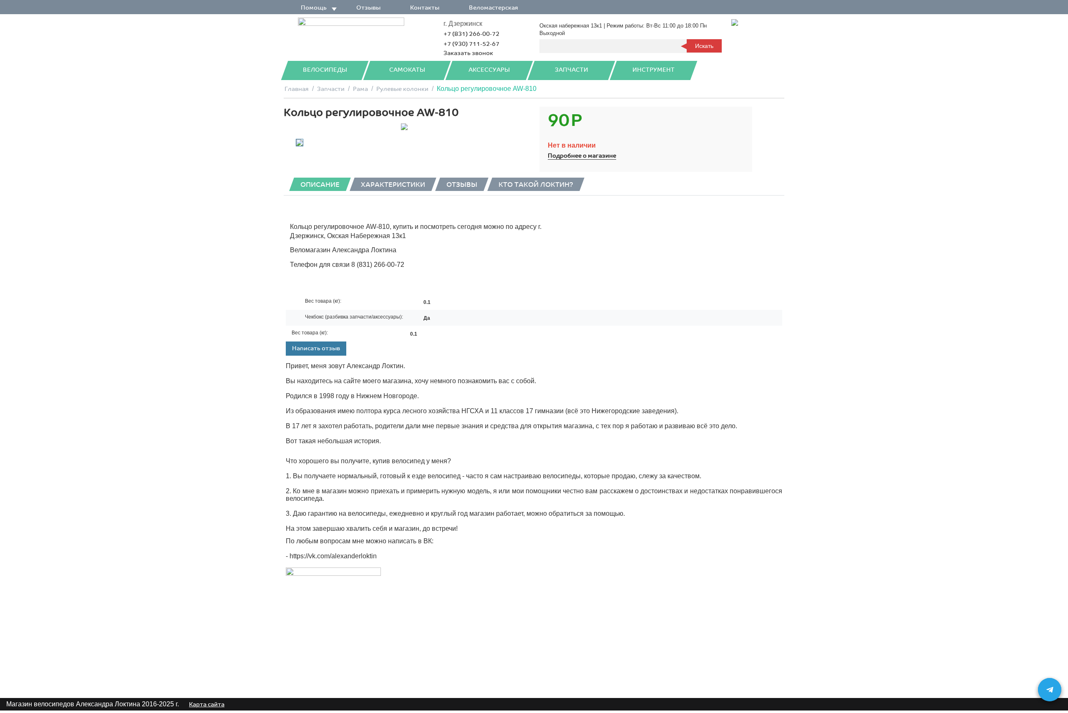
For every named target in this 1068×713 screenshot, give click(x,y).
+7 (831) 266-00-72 (471, 34)
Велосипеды (325, 69)
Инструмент (653, 69)
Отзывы (368, 7)
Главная (297, 89)
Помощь (314, 7)
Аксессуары (489, 69)
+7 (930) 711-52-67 (471, 44)
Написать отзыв (316, 348)
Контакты (424, 7)
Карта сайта (206, 704)
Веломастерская (493, 7)
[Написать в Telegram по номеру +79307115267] (1049, 689)
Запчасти (571, 69)
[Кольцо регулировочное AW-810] (404, 126)
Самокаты (407, 69)
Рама (360, 89)
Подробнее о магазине (582, 155)
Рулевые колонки (402, 89)
